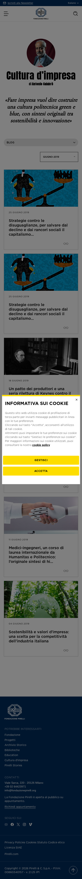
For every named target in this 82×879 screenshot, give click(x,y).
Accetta (41, 471)
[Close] (76, 400)
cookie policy (41, 445)
